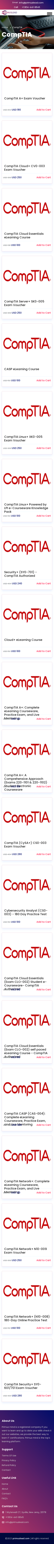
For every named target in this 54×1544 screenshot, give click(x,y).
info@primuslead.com (31, 2)
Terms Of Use (9, 1455)
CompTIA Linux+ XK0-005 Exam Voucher (23, 438)
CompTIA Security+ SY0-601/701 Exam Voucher (22, 1386)
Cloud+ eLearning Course (23, 640)
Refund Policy (9, 1465)
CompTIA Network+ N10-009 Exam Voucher (25, 1250)
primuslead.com (21, 1538)
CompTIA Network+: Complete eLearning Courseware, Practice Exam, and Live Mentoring (27, 1186)
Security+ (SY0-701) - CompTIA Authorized (20, 574)
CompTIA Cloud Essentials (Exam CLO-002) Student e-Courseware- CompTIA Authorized (25, 983)
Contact (6, 1470)
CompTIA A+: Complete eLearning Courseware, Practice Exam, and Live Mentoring (21, 713)
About (5, 1488)
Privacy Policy (9, 1460)
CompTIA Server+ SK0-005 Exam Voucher (24, 303)
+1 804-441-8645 (31, 7)
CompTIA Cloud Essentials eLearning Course (24, 235)
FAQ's (5, 1498)
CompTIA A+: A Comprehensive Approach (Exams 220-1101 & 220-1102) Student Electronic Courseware (25, 782)
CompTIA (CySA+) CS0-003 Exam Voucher (25, 844)
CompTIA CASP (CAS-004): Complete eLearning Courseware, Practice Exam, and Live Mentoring (25, 1119)
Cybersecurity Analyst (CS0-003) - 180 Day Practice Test (26, 912)
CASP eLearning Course (21, 369)
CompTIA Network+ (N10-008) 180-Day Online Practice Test (27, 1318)
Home (5, 27)
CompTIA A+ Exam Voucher (24, 98)
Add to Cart (43, 109)
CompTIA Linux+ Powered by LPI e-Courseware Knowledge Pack (26, 508)
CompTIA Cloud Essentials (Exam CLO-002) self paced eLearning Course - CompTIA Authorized (26, 1051)
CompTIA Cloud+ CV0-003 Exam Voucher (24, 167)
